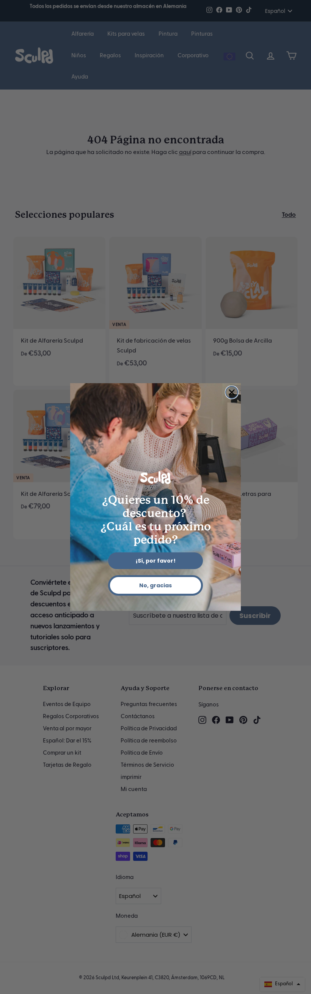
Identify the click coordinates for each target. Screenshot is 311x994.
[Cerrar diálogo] (232, 392)
